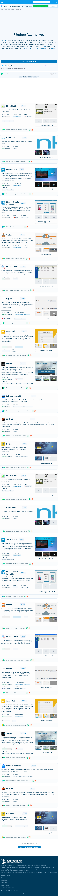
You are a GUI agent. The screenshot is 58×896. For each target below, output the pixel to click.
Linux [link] (20, 76)
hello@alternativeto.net (30, 872)
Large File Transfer (17, 116)
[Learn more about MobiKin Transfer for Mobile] (3, 203)
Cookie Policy (4, 882)
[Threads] (11, 890)
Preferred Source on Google (7, 887)
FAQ (2, 877)
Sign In (53, 2)
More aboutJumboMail (45, 350)
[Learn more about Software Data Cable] (3, 396)
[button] (46, 111)
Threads (13, 874)
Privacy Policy (4, 880)
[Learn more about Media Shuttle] (3, 106)
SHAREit (53, 48)
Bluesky (8, 874)
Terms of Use (4, 879)
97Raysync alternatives (6, 310)
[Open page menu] (56, 2)
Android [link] (24, 76)
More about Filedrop (28, 61)
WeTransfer (43, 46)
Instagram (17, 874)
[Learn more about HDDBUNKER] (3, 138)
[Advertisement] (29, 20)
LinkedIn (23, 874)
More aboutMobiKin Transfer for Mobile (45, 222)
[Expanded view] (51, 74)
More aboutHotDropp (45, 463)
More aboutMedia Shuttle (45, 125)
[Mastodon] (6, 890)
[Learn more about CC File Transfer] (3, 267)
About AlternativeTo (5, 884)
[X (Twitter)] (4, 890)
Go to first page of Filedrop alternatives (29, 847)
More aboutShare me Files (45, 189)
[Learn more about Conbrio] (3, 235)
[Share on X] (5, 66)
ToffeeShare (43, 48)
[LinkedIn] (17, 890)
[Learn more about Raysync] (3, 299)
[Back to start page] (2, 2)
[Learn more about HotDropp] (3, 444)
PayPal (8, 875)
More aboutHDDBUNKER (45, 157)
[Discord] (1, 890)
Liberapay (3, 875)
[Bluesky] (9, 890)
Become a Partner (5, 885)
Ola (10, 867)
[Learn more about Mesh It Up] (3, 419)
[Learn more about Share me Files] (3, 170)
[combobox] (41, 2)
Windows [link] (30, 76)
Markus (15, 867)
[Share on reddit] (8, 66)
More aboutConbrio (45, 254)
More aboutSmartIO (45, 383)
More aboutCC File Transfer (45, 286)
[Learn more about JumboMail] (3, 332)
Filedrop (3, 40)
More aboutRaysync (45, 318)
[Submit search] (33, 2)
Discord (40, 872)
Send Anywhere (27, 48)
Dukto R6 (36, 48)
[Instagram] (14, 890)
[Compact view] (52, 74)
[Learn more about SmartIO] (3, 364)
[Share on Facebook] (2, 66)
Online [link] (35, 76)
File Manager (26, 314)
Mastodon (4, 874)
